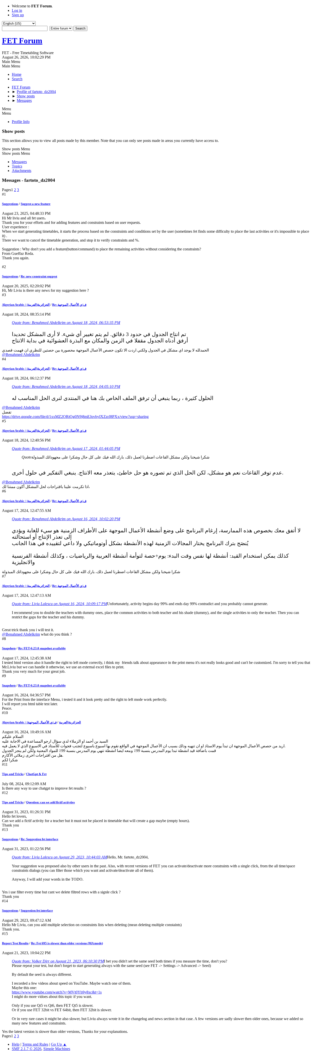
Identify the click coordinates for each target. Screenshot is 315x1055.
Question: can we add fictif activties (50, 802)
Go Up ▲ (59, 1044)
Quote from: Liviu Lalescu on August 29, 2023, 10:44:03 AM (59, 857)
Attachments (21, 170)
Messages (19, 162)
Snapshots (9, 648)
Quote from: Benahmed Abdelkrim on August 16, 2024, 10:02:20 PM (66, 519)
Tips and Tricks (13, 774)
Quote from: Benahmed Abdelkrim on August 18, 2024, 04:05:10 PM (66, 386)
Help (15, 1044)
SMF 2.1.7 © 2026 (26, 1049)
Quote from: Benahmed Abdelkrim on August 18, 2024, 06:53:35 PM (66, 323)
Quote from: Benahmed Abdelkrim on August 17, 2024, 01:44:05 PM (66, 448)
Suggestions (10, 204)
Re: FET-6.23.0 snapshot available (42, 648)
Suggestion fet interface (37, 910)
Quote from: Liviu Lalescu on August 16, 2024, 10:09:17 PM (59, 604)
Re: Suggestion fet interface (39, 839)
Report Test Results (15, 943)
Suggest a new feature (35, 204)
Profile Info (21, 122)
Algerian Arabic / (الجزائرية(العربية (26, 304)
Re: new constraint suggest (39, 276)
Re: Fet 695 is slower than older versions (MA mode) (67, 943)
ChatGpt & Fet (36, 774)
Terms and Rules (35, 1044)
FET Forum (22, 40)
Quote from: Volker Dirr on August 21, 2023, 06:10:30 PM (58, 961)
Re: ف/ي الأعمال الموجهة (69, 304)
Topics (17, 166)
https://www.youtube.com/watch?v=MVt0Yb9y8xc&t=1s (57, 992)
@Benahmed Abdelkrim (21, 354)
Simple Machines (56, 1049)
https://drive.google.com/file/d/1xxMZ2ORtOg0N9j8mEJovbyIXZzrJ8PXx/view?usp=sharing (75, 416)
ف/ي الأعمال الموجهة (42, 722)
